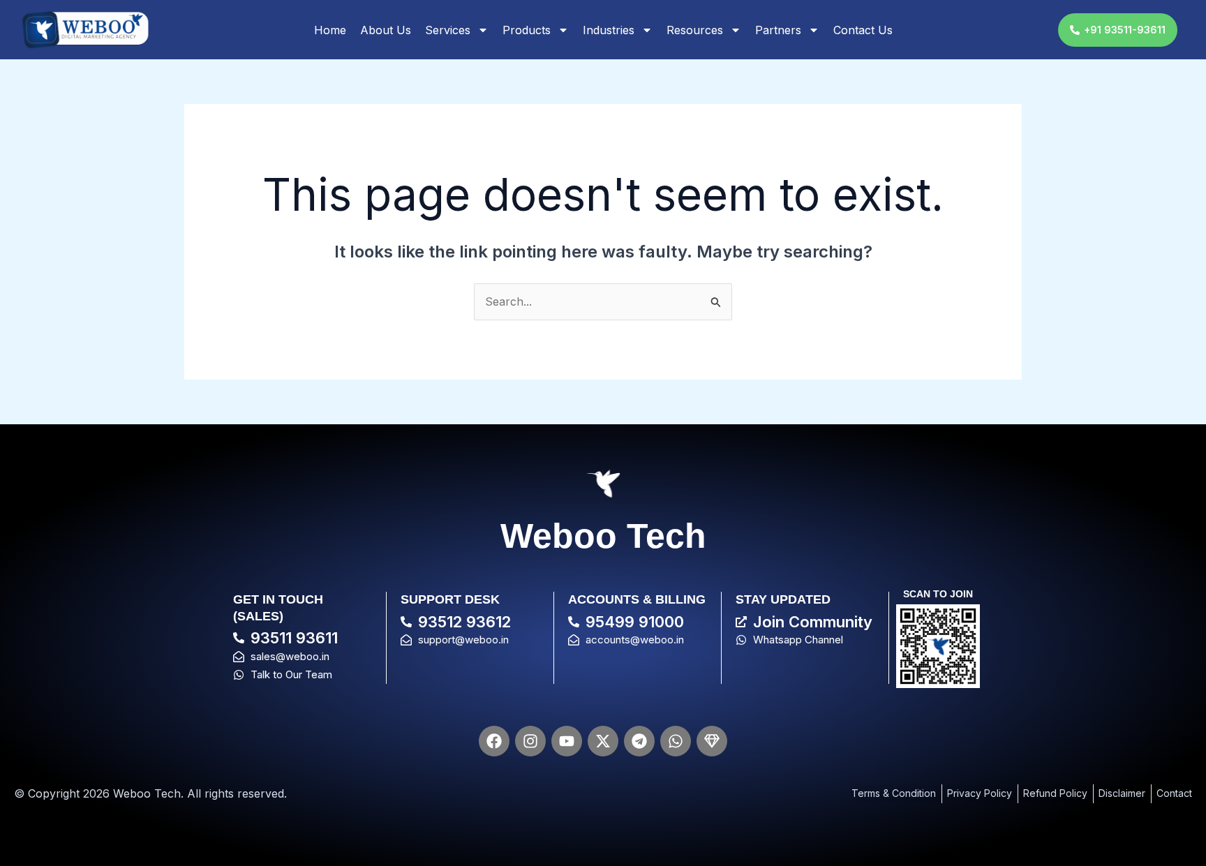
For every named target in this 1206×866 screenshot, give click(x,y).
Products (526, 30)
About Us (385, 30)
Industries (608, 30)
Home (330, 30)
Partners (778, 30)
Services (447, 30)
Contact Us (863, 30)
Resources (695, 30)
